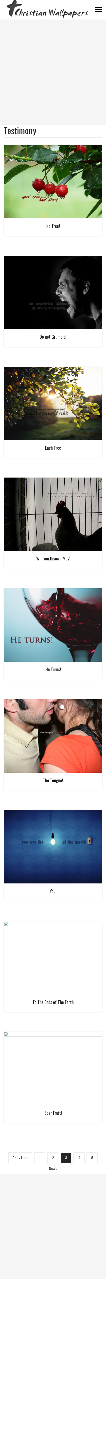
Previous (20, 1157)
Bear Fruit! (53, 1113)
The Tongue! (53, 780)
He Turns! (53, 669)
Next (53, 1168)
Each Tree (53, 448)
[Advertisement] (53, 72)
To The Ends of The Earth (53, 1002)
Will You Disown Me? (53, 558)
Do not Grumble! (53, 337)
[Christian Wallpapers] (47, 9)
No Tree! (53, 226)
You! (53, 891)
